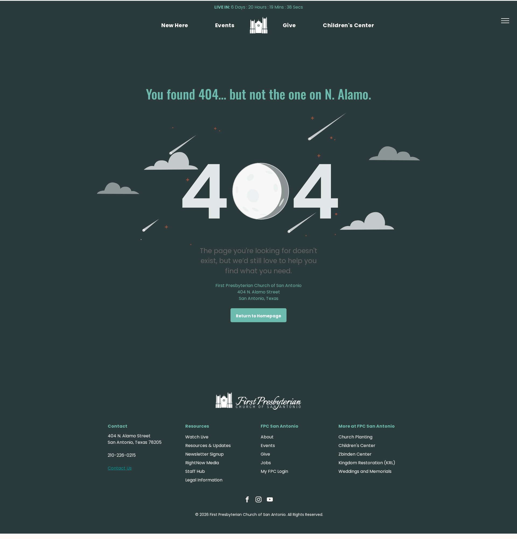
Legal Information (203, 480)
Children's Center (356, 445)
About (267, 437)
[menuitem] (175, 25)
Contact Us (120, 468)
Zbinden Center (355, 454)
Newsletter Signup (204, 454)
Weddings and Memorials (365, 471)
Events (268, 445)
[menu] (505, 21)
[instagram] (258, 500)
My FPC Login (274, 471)
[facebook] (247, 500)
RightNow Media (202, 463)
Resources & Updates (208, 445)
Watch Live (196, 437)
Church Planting (355, 437)
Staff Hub (195, 471)
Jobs (266, 463)
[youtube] (270, 500)
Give (265, 454)
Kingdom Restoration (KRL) (366, 463)
